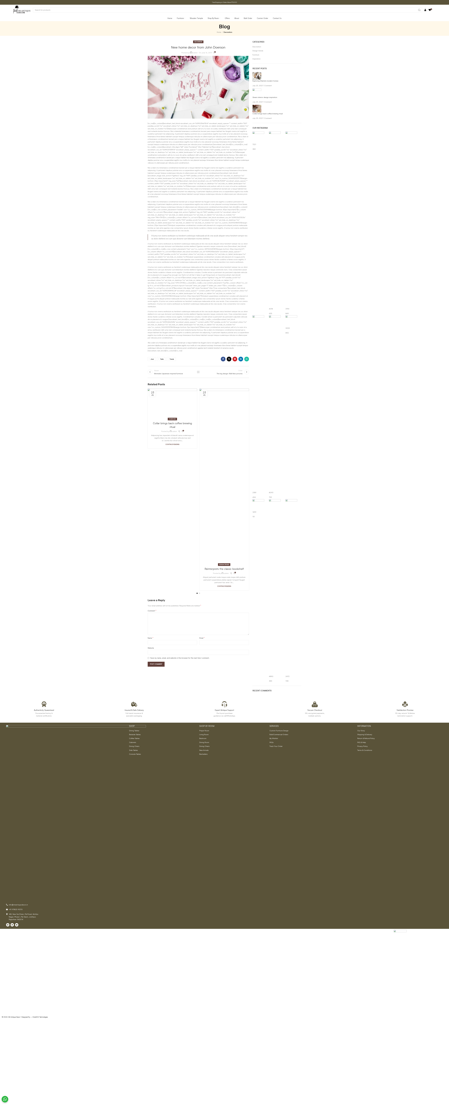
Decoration (228, 32)
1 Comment (267, 86)
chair (152, 359)
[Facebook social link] (223, 359)
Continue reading (172, 444)
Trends (172, 359)
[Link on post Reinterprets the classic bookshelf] (224, 477)
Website (151, 648)
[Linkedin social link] (240, 359)
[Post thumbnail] (256, 76)
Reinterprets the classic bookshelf (224, 568)
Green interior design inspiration (264, 97)
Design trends (224, 564)
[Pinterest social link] (235, 359)
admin (195, 53)
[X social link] (229, 359)
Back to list (198, 372)
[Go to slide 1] (197, 593)
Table (162, 359)
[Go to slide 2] (199, 593)
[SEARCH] (419, 10)
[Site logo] (22, 10)
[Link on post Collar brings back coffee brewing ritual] (172, 404)
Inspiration (256, 59)
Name (150, 638)
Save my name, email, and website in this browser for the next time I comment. (179, 658)
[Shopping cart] (435, 10)
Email (202, 638)
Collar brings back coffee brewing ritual (267, 114)
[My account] (425, 10)
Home (219, 32)
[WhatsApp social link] (246, 359)
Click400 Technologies (40, 1017)
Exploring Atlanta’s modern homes (265, 81)
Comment (152, 610)
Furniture (172, 419)
